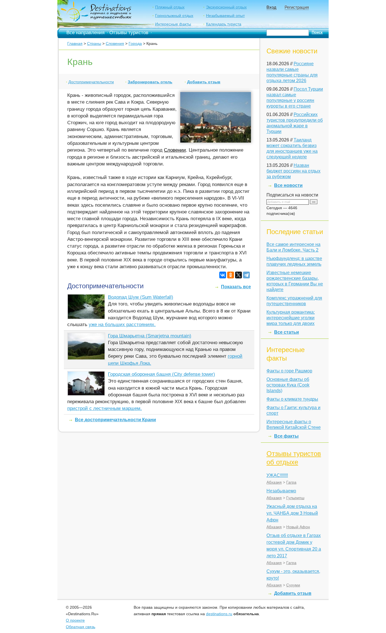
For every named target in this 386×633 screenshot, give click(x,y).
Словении (175, 150)
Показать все (236, 286)
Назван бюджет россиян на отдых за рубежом (293, 171)
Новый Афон (298, 527)
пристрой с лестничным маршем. (104, 408)
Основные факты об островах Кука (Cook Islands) (287, 385)
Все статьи (286, 332)
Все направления (85, 32)
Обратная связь (80, 627)
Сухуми (293, 585)
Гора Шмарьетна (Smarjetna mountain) (149, 336)
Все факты (286, 436)
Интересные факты (173, 24)
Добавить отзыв (203, 82)
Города (135, 43)
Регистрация (297, 7)
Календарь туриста (223, 24)
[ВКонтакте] (222, 275)
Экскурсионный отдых (226, 7)
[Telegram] (246, 275)
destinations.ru (219, 614)
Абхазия (274, 482)
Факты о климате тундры (292, 399)
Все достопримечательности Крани (115, 419)
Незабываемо (281, 490)
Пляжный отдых (170, 7)
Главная (75, 43)
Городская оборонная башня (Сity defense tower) (161, 374)
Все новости (288, 185)
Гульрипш (295, 498)
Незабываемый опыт (225, 15)
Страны (94, 43)
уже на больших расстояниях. (122, 324)
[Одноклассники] (230, 275)
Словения (115, 43)
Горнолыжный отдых (174, 15)
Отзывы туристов (128, 32)
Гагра (291, 482)
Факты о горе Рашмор (289, 370)
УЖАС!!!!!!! (277, 475)
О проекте (75, 620)
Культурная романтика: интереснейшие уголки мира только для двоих (290, 318)
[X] (238, 275)
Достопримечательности (91, 82)
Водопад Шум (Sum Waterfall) (140, 297)
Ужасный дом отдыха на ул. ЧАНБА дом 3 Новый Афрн (292, 513)
